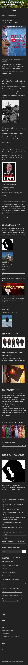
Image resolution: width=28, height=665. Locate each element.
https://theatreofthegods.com (10, 565)
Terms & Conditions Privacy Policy (11, 636)
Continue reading (6, 142)
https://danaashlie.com (8, 568)
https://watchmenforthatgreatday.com (12, 595)
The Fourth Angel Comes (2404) (10, 509)
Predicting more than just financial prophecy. (14, 201)
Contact (4, 627)
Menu (14, 10)
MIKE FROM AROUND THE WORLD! (13, 3)
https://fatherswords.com (9, 572)
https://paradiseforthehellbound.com (12, 592)
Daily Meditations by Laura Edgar (10, 312)
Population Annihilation (10, 22)
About (4, 624)
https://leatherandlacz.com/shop (10, 600)
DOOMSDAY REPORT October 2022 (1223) (13, 542)
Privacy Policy (5, 633)
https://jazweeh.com (7, 561)
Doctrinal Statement (7, 630)
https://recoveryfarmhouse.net (10, 583)
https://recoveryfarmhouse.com (10, 588)
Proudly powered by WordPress (17, 661)
